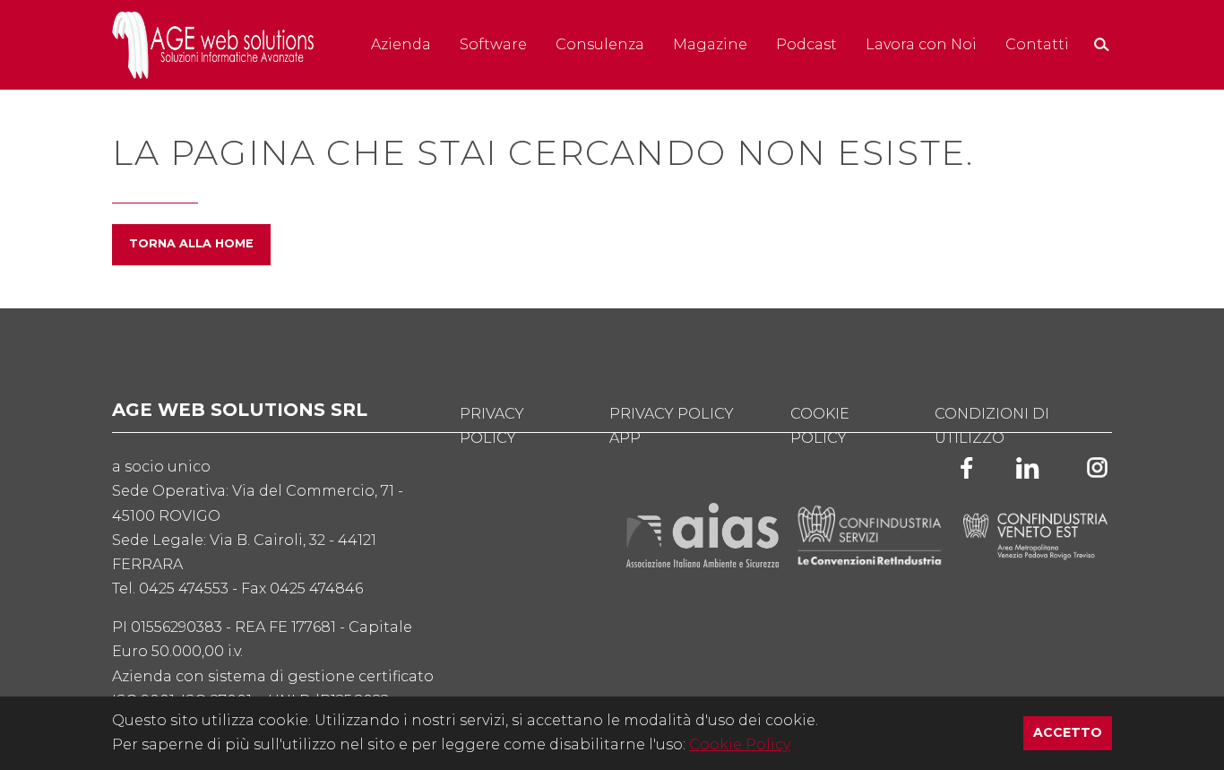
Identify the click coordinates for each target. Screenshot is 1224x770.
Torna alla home (191, 243)
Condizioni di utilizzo (992, 425)
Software (493, 44)
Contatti (1037, 44)
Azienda (401, 44)
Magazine (710, 44)
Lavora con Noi (921, 44)
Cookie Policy (739, 744)
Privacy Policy (492, 425)
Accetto (1072, 731)
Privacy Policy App (671, 425)
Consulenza (600, 44)
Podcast (806, 44)
